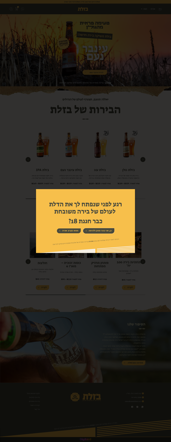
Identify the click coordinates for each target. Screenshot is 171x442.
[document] (85, 221)
